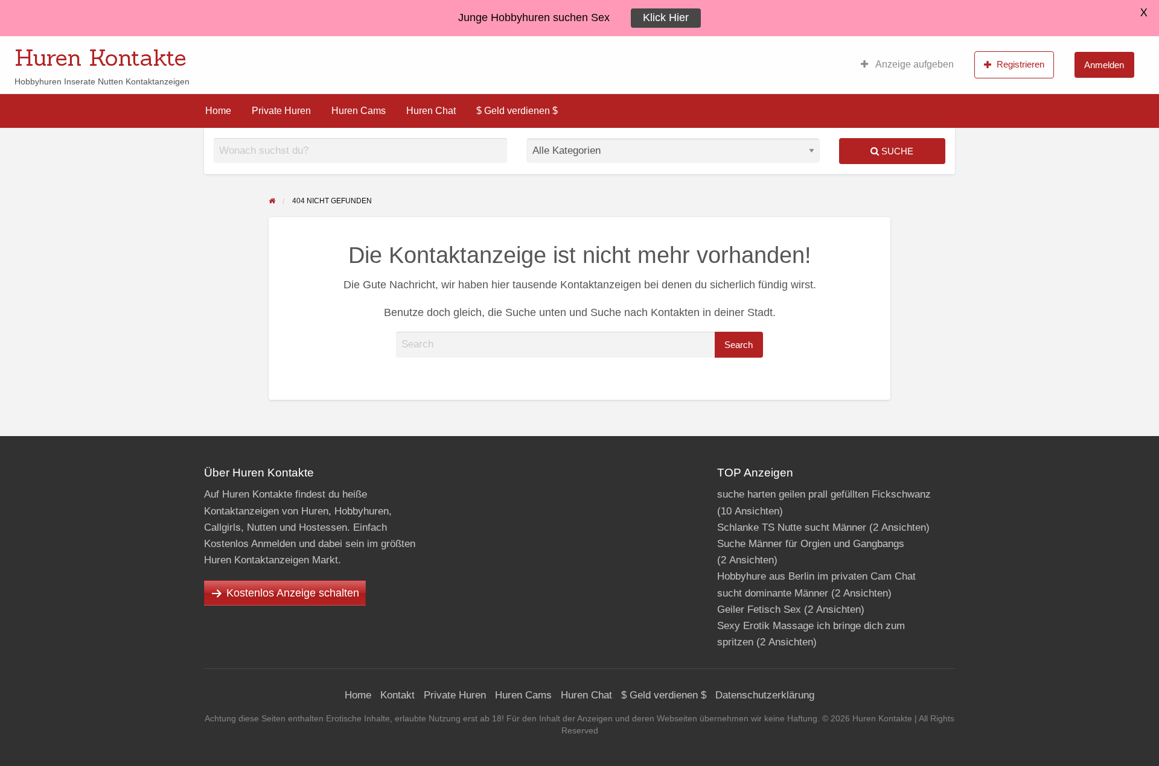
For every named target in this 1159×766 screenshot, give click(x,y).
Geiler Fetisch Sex (759, 609)
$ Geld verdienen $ (517, 111)
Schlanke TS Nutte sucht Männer (791, 527)
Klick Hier (666, 17)
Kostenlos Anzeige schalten (292, 593)
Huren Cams (358, 111)
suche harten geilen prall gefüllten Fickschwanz (824, 494)
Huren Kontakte (100, 57)
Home (218, 111)
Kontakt (397, 695)
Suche (896, 151)
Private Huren (281, 111)
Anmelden (1104, 65)
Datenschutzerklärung (764, 695)
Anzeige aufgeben (913, 64)
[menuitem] (907, 64)
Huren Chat (431, 111)
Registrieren (1020, 64)
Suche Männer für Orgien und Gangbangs (810, 543)
